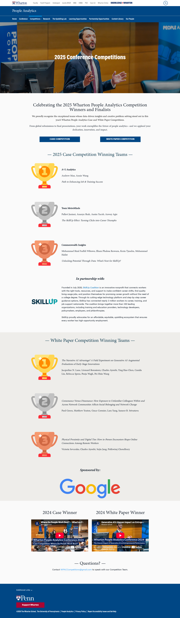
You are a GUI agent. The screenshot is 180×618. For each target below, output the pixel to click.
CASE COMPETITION (60, 139)
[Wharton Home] (19, 3)
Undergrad (56, 3)
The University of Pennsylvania (48, 612)
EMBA (81, 3)
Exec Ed (92, 3)
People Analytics (67, 612)
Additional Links (23, 590)
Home (14, 19)
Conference (23, 19)
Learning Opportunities (78, 19)
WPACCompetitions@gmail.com (76, 570)
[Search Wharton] (165, 3)
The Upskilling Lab (59, 19)
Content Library (117, 19)
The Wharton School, (28, 612)
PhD (86, 3)
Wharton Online (103, 3)
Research (46, 19)
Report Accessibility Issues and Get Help (102, 612)
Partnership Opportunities (99, 19)
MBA (74, 3)
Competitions (35, 19)
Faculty (35, 3)
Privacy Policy (80, 612)
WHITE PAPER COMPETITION (120, 139)
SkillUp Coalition (91, 288)
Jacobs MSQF (66, 3)
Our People (130, 19)
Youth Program (45, 3)
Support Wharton (30, 605)
